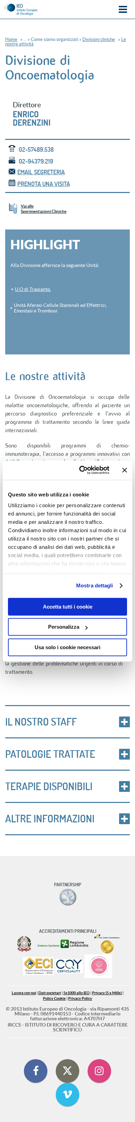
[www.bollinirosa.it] (98, 966)
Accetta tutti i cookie (67, 607)
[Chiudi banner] (124, 470)
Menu (123, 9)
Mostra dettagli (94, 585)
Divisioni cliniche (98, 39)
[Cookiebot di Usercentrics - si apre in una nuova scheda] (81, 470)
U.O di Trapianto (33, 289)
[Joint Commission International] (107, 943)
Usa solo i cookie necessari (67, 647)
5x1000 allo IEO (76, 993)
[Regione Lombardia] (63, 943)
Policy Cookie (54, 998)
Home (11, 39)
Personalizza (63, 627)
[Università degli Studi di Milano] (67, 897)
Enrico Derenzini (32, 118)
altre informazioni (49, 818)
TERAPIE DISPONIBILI (48, 786)
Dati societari (49, 993)
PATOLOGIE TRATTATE (50, 754)
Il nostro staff (41, 721)
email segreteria (41, 172)
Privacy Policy (80, 998)
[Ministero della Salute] (24, 943)
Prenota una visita (43, 184)
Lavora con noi (24, 993)
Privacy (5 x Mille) (107, 993)
